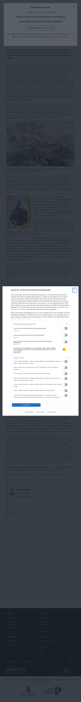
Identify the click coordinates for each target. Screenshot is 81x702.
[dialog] (40, 351)
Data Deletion (29, 412)
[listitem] (40, 324)
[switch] (65, 328)
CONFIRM (26, 405)
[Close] (75, 290)
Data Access (40, 412)
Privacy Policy (51, 412)
